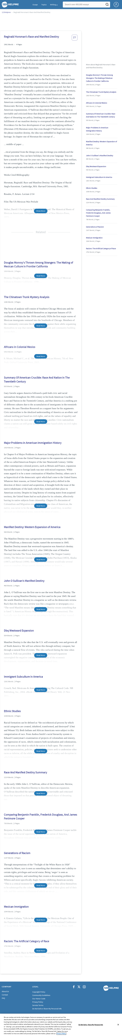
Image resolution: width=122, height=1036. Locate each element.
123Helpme (6, 12)
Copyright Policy (38, 992)
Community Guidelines (41, 995)
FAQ (3, 998)
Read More (40, 276)
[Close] (118, 1024)
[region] (61, 1025)
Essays (35, 4)
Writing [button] (53, 4)
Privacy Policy (37, 1002)
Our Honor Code (38, 998)
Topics (43, 4)
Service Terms (37, 1005)
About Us (5, 991)
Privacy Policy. (61, 1034)
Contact (5, 995)
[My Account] (117, 4)
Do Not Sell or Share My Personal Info (91, 1025)
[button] (74, 38)
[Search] (107, 5)
